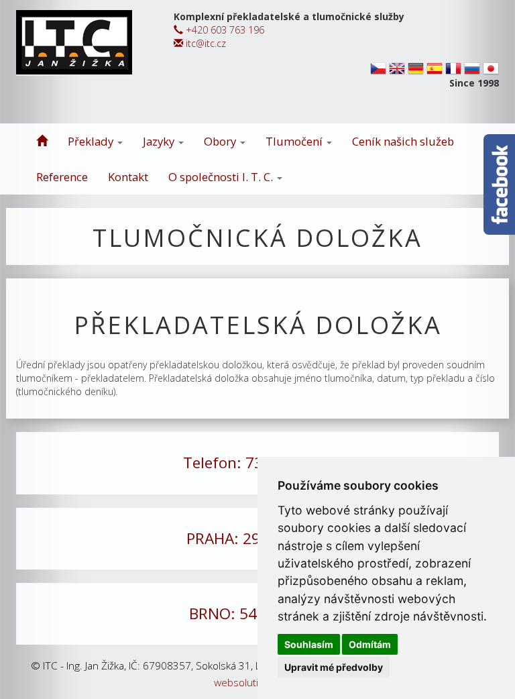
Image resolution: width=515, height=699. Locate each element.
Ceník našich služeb (403, 141)
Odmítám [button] (370, 644)
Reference (62, 176)
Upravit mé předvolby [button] (333, 667)
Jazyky (160, 141)
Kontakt (128, 176)
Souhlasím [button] (308, 644)
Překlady (92, 141)
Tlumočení (295, 141)
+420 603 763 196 (223, 29)
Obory (221, 141)
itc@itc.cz (204, 43)
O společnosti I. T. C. (222, 176)
